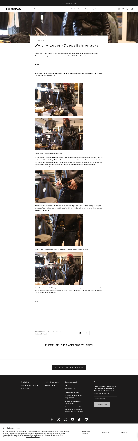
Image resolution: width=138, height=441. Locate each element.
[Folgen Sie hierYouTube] (72, 419)
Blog (86, 9)
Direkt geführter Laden (52, 382)
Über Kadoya (25, 382)
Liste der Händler (50, 385)
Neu (44, 9)
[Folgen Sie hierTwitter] (59, 419)
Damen (36, 9)
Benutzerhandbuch (71, 382)
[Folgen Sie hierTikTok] (79, 419)
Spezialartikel (76, 9)
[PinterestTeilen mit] (86, 333)
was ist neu (63, 9)
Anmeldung (102, 404)
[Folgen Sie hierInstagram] (65, 419)
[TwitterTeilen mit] (80, 333)
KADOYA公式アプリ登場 (69, 3)
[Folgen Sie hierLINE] (86, 419)
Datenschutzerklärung (33, 437)
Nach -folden (25, 389)
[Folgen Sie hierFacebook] (52, 419)
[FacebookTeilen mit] (74, 333)
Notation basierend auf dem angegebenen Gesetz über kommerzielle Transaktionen (74, 409)
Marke (52, 9)
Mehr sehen (108, 9)
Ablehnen (124, 432)
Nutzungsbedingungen (72, 392)
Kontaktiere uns (70, 389)
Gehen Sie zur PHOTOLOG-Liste (69, 367)
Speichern (96, 9)
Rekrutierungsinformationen (29, 385)
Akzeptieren (105, 432)
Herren (27, 9)
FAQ (66, 385)
